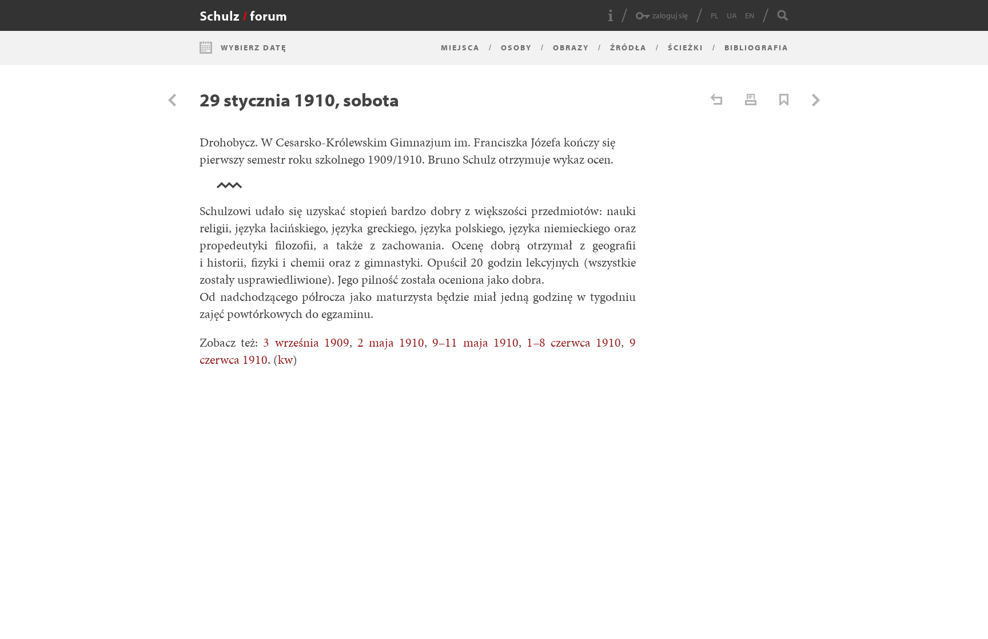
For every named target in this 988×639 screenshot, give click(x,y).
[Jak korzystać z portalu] (610, 15)
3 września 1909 (306, 342)
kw (285, 359)
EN (749, 15)
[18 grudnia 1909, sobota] (172, 100)
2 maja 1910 (390, 342)
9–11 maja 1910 (475, 342)
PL (715, 15)
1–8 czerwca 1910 (574, 342)
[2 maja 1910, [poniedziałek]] (816, 100)
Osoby (516, 47)
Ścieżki (685, 47)
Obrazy (571, 47)
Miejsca (460, 47)
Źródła (628, 47)
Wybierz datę (253, 47)
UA (732, 15)
